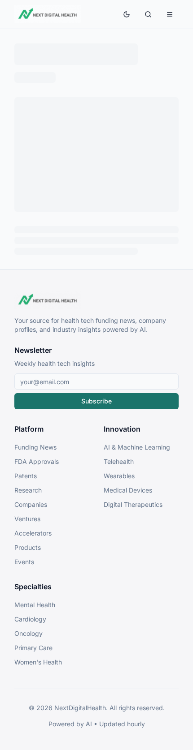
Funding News (35, 447)
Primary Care (33, 647)
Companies (30, 504)
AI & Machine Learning (137, 447)
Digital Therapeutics (133, 504)
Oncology (28, 633)
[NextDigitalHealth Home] (96, 300)
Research (28, 490)
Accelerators (33, 533)
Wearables (119, 476)
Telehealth (119, 461)
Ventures (27, 519)
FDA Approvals (36, 461)
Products (27, 547)
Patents (25, 476)
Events (24, 562)
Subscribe (96, 401)
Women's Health (38, 662)
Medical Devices (128, 490)
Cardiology (30, 619)
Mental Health (34, 605)
